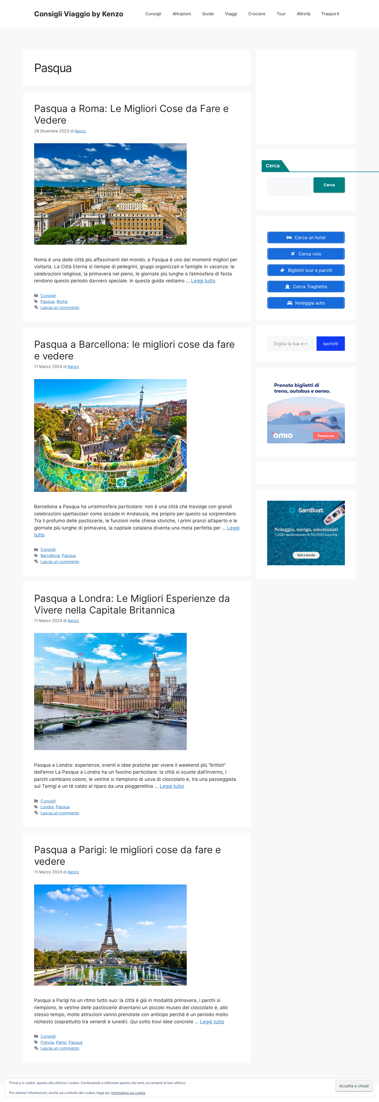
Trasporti (330, 13)
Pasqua (47, 301)
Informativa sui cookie (128, 1093)
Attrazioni (182, 13)
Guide (208, 13)
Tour (281, 13)
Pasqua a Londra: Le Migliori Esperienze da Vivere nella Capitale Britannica (132, 604)
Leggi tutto (203, 280)
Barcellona (50, 555)
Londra (47, 806)
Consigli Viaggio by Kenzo (78, 14)
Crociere (257, 13)
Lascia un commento (60, 307)
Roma (62, 301)
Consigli (153, 13)
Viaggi (231, 13)
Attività (303, 13)
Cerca (273, 165)
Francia (47, 1042)
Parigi (61, 1042)
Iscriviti (330, 343)
